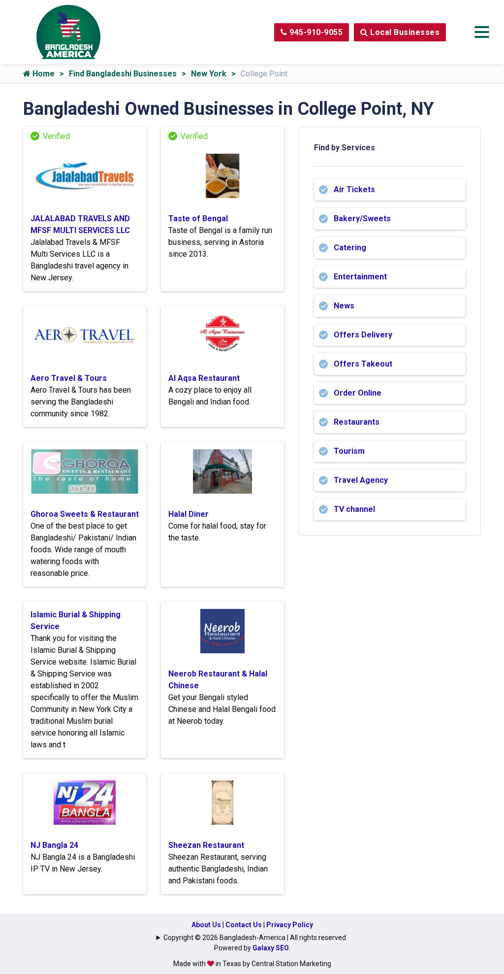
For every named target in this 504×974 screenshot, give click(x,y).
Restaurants (356, 422)
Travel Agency (361, 480)
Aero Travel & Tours (69, 378)
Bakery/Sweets (362, 218)
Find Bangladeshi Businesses (123, 73)
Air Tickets (354, 189)
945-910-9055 (315, 32)
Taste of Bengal (198, 218)
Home (43, 73)
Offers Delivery (363, 334)
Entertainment (360, 276)
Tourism (349, 451)
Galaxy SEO (270, 948)
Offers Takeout (363, 364)
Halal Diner (188, 514)
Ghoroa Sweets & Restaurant (85, 514)
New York (208, 73)
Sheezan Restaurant (206, 845)
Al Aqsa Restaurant (204, 378)
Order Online (357, 393)
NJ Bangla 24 (54, 845)
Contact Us (243, 925)
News (344, 305)
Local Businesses (404, 32)
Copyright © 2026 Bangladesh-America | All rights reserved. (255, 937)
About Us (206, 925)
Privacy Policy (289, 925)
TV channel (354, 509)
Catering (350, 247)
